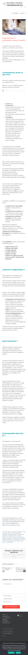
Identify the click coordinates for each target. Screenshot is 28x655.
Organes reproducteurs (7, 539)
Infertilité (18, 533)
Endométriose (9, 538)
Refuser (18, 652)
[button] (3, 571)
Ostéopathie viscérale (12, 535)
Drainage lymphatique (5, 620)
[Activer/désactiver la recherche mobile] (21, 7)
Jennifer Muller (7, 531)
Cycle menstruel (15, 537)
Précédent (15, 13)
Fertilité (9, 533)
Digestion (22, 537)
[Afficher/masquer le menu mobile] (25, 7)
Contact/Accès (6, 622)
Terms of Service (8, 633)
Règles (18, 540)
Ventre (3, 542)
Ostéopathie (5, 534)
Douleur (4, 538)
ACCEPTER (11, 652)
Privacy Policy (9, 632)
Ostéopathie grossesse (11, 540)
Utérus (21, 540)
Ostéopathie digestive (13, 534)
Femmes (15, 538)
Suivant (22, 13)
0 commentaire (9, 542)
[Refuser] (26, 649)
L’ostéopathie (5, 616)
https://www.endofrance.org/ (11, 525)
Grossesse (13, 533)
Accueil (4, 614)
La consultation (6, 618)
